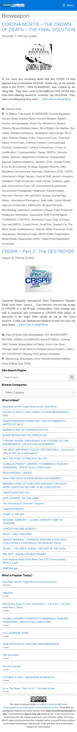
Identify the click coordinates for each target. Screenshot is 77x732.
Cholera (41, 142)
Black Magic (56, 132)
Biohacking (12, 358)
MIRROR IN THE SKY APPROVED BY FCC (26, 430)
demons (15, 157)
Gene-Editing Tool (12, 363)
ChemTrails (17, 142)
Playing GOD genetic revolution (41, 353)
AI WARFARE (40, 113)
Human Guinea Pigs (54, 195)
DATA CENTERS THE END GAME (21, 498)
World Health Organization (53, 234)
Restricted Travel (42, 219)
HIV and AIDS (33, 195)
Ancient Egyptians (59, 113)
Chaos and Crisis (47, 137)
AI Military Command (18, 113)
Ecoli (5, 166)
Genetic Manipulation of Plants (26, 344)
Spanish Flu (60, 224)
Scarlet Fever (30, 224)
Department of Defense (35, 157)
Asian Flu (35, 123)
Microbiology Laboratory (16, 209)
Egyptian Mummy (48, 166)
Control (33, 147)
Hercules (7, 195)
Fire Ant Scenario (12, 666)
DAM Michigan (10, 568)
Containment (20, 147)
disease (40, 161)
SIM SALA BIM (11, 655)
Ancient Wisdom (46, 118)
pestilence (37, 209)
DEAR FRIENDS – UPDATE (17, 473)
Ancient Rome (27, 118)
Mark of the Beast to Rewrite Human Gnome (39, 349)
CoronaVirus (46, 147)
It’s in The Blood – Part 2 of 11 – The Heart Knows (29, 688)
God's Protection (24, 181)
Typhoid (39, 229)
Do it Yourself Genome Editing (51, 358)
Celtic (32, 137)
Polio (57, 209)
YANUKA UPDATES (13, 509)
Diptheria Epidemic (23, 161)
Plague (48, 209)
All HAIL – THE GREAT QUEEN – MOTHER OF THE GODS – (35, 548)
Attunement (49, 123)
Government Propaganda (16, 190)
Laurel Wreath (63, 200)
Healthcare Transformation (48, 190)
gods (67, 181)
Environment (22, 171)
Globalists (7, 181)
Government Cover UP (21, 185)
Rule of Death (61, 219)
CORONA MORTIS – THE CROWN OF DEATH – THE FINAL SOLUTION (38, 27)
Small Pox (45, 224)
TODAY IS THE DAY (13, 514)
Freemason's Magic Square (18, 176)
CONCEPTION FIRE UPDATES (19, 528)
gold (4, 185)
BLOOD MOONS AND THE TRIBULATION (25, 435)
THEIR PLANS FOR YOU (16, 492)
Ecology (32, 166)
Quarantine (36, 214)
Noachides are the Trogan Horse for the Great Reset (30, 406)
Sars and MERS (11, 224)
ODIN (27, 363)
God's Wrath (43, 181)
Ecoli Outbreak (17, 166)
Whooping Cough (27, 234)
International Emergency (25, 200)
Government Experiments (51, 185)
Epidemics (50, 171)
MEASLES (34, 205)
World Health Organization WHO (21, 238)
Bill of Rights (47, 128)
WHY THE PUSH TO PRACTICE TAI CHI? (25, 458)
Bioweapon (41, 132)
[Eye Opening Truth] (13, 5)
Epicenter (37, 171)
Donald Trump (62, 161)
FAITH (68, 171)
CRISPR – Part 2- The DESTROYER (38, 251)
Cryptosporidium (26, 152)
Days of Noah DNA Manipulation (25, 334)
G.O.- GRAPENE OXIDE (16, 633)
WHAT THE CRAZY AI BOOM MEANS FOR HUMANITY (32, 478)
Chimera (31, 142)
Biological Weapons (22, 132)
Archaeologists (20, 123)
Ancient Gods (10, 118)
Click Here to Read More (56, 99)
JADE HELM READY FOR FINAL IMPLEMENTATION (31, 644)
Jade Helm (47, 200)
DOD (49, 161)
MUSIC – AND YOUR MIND (17, 534)
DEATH (50, 152)
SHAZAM (8, 593)
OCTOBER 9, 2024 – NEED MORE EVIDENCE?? (29, 677)
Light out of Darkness (14, 205)
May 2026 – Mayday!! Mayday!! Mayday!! (24, 554)
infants (5, 200)
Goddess (57, 181)
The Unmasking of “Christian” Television (23, 503)
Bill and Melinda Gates (25, 128)
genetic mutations (62, 176)
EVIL (60, 171)
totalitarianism (26, 229)
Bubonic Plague (18, 137)
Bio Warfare (62, 128)
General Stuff (13, 108)
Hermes (18, 195)
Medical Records (52, 205)
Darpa (41, 152)
